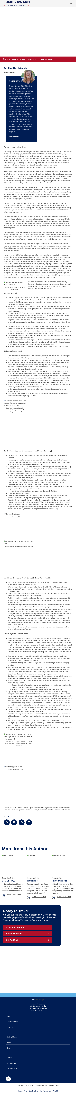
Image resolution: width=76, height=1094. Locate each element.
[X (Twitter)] (14, 822)
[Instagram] (8, 1078)
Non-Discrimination (45, 1091)
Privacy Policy (23, 1091)
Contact (9, 1058)
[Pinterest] (22, 822)
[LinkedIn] (29, 822)
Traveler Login (12, 1069)
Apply (9, 1042)
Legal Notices (33, 1091)
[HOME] (4, 59)
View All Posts (14, 136)
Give (8, 1048)
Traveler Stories (12, 1022)
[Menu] (71, 3)
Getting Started (12, 1037)
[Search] (67, 3)
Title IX (55, 1091)
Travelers (10, 1027)
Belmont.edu (11, 1063)
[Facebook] (7, 822)
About (9, 1016)
